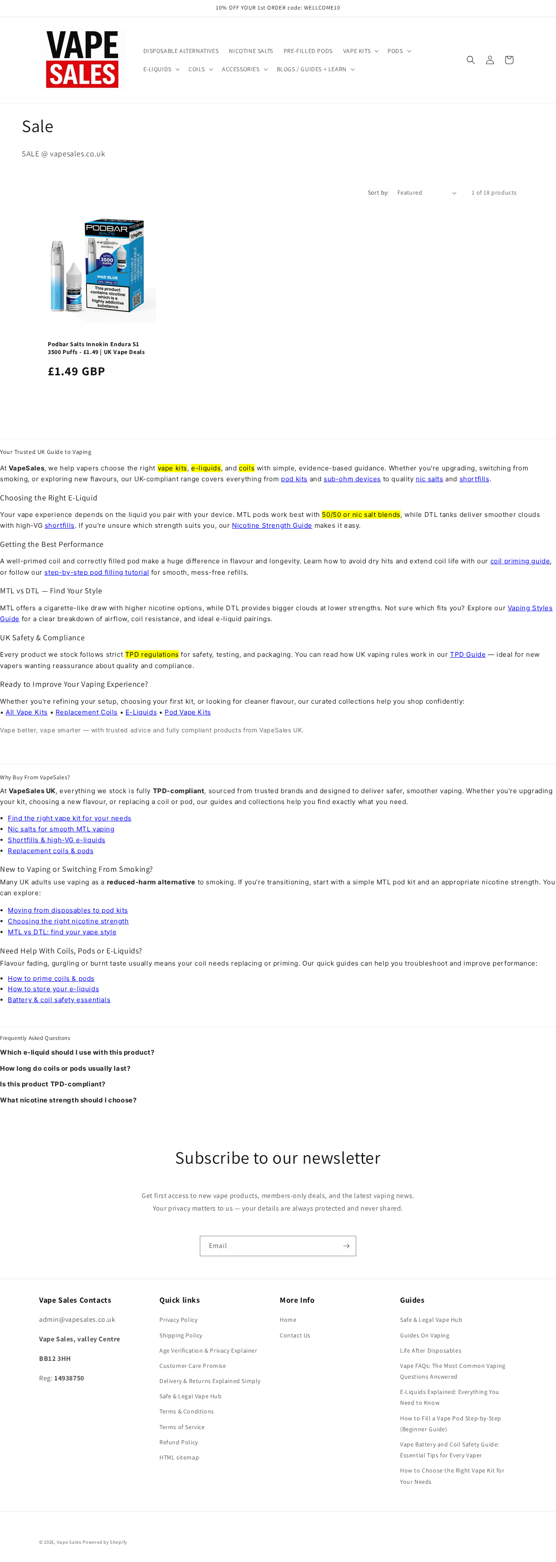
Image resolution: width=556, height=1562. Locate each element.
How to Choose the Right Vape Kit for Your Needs (452, 1475)
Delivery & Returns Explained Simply (210, 1381)
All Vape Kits (27, 712)
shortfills (475, 479)
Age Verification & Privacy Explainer (208, 1350)
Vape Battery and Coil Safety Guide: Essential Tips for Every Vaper (449, 1449)
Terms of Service (182, 1427)
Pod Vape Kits (188, 712)
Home (288, 1320)
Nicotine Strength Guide (272, 525)
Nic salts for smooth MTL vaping (61, 829)
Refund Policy (178, 1442)
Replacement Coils (87, 712)
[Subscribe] (346, 1246)
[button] (360, 51)
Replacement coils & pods (50, 851)
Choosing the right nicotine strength (68, 921)
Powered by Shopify (105, 1542)
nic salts (429, 479)
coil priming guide (520, 561)
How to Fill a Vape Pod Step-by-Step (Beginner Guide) (450, 1423)
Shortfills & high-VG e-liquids (57, 840)
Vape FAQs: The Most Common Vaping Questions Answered (453, 1371)
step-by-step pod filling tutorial (96, 572)
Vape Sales (69, 1542)
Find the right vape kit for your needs (70, 818)
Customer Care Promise (192, 1366)
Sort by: (378, 192)
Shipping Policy (180, 1335)
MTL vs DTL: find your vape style (62, 932)
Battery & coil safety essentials (59, 1000)
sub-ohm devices (352, 479)
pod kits (294, 479)
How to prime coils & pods (51, 978)
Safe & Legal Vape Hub (190, 1396)
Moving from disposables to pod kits (68, 910)
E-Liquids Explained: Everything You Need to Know (450, 1397)
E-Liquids (141, 712)
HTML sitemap (179, 1457)
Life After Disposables (430, 1350)
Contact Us (295, 1335)
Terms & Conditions (186, 1411)
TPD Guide (468, 654)
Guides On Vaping (425, 1335)
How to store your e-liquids (53, 989)
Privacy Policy (178, 1320)
